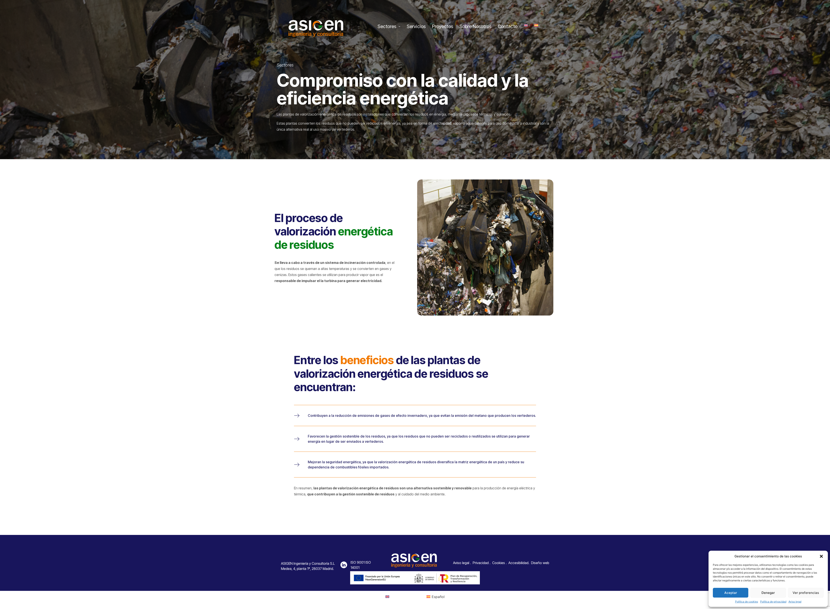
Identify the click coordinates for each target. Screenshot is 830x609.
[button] (821, 556)
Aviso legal (794, 601)
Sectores (387, 26)
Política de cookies (746, 601)
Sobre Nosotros (475, 26)
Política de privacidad (773, 601)
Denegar (768, 593)
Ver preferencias (806, 593)
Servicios (416, 26)
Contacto (507, 26)
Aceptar (730, 593)
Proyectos (442, 26)
